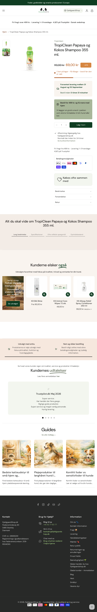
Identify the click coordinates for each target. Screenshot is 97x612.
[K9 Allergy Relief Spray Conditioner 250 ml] (84, 287)
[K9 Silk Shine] (36, 287)
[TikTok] (48, 504)
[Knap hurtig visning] (44, 294)
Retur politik (75, 546)
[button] (3, 10)
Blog (72, 574)
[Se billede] (6, 43)
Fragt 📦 (73, 530)
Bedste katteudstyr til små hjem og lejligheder (15, 474)
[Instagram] (43, 504)
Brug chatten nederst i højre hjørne (52, 542)
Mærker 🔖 (74, 542)
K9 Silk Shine (36, 301)
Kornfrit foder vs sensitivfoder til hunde (79, 474)
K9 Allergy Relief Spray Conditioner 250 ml (84, 303)
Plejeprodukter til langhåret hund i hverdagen (44, 474)
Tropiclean (58, 41)
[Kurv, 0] (92, 10)
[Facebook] (38, 504)
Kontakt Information (78, 526)
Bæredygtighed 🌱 (78, 560)
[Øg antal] (66, 125)
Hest (72, 578)
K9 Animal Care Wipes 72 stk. (60, 302)
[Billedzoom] (29, 59)
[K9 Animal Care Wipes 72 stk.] (60, 287)
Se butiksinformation (66, 141)
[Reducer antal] (56, 125)
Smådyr (73, 582)
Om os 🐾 (74, 522)
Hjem (4, 32)
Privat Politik (75, 556)
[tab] (43, 417)
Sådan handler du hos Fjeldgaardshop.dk (79, 565)
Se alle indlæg (48, 435)
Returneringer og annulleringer (77, 550)
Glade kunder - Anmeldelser (82, 570)
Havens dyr (75, 586)
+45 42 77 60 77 (50, 524)
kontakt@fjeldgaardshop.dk (52, 532)
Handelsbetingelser (78, 538)
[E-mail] (53, 504)
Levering (73, 534)
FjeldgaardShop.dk (33, 602)
